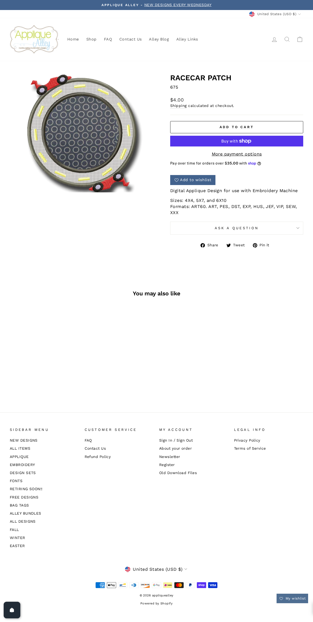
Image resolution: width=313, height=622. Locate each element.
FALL (14, 530)
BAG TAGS (19, 505)
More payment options (237, 153)
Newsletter (169, 457)
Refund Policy (98, 457)
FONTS (16, 481)
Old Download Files (178, 473)
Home (73, 39)
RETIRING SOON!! (26, 489)
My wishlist (295, 598)
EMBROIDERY (22, 465)
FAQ (108, 39)
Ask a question (237, 228)
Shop (91, 39)
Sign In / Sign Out (176, 440)
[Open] (12, 610)
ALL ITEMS (20, 448)
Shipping (178, 106)
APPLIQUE (19, 457)
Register (167, 465)
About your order (175, 448)
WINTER (17, 538)
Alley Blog (159, 39)
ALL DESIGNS (23, 521)
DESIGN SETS (23, 473)
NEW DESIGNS (24, 440)
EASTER (17, 546)
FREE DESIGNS (24, 497)
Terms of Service (250, 448)
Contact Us (130, 39)
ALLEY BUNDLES (25, 513)
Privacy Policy (247, 440)
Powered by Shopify (156, 603)
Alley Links (187, 39)
